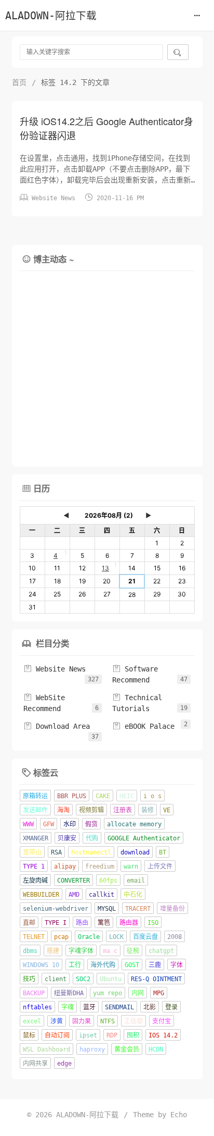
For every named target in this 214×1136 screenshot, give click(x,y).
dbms (30, 951)
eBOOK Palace (143, 726)
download (135, 852)
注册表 (122, 810)
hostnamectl (91, 852)
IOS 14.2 (163, 1035)
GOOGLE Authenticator (144, 838)
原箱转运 (35, 796)
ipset (88, 1035)
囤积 (133, 1035)
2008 (174, 936)
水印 (69, 824)
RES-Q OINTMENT (156, 979)
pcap (61, 936)
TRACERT (138, 908)
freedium (99, 866)
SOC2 (83, 979)
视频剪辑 (91, 810)
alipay (65, 866)
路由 (82, 922)
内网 (137, 993)
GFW (48, 824)
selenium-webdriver (55, 908)
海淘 (63, 810)
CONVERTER (73, 880)
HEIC (126, 796)
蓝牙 (89, 1007)
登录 (171, 1007)
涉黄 (56, 1021)
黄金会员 (126, 1049)
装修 (147, 810)
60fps (108, 880)
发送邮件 (35, 810)
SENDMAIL (119, 1007)
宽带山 (32, 852)
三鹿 (155, 965)
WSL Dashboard (46, 1049)
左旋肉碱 (35, 880)
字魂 (67, 1007)
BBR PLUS (71, 796)
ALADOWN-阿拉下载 (51, 16)
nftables (37, 1007)
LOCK (116, 936)
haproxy (92, 1049)
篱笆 (104, 922)
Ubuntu (111, 979)
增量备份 (172, 908)
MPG (158, 993)
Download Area (56, 726)
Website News (53, 198)
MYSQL (107, 908)
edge (64, 1063)
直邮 (29, 922)
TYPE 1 (34, 866)
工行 (75, 965)
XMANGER (35, 838)
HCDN (156, 1049)
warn (131, 866)
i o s (152, 796)
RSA (56, 852)
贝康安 (67, 838)
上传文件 (160, 866)
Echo (178, 1114)
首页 (19, 82)
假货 (91, 824)
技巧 (29, 979)
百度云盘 (145, 936)
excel (32, 1021)
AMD (74, 894)
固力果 (81, 1021)
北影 (149, 1007)
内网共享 (35, 1063)
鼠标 (29, 1035)
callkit (101, 894)
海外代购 (102, 965)
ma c (110, 951)
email (136, 880)
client (55, 979)
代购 (92, 838)
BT (162, 852)
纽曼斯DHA (69, 993)
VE (166, 810)
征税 (133, 951)
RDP (111, 1035)
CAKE (103, 796)
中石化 (133, 894)
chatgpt (161, 951)
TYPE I (55, 922)
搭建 (53, 951)
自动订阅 (57, 1035)
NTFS (107, 1021)
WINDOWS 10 (41, 965)
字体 (176, 965)
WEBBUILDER (41, 894)
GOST (132, 965)
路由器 (128, 922)
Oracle (89, 936)
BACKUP (34, 993)
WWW (28, 824)
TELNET (34, 936)
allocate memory (134, 824)
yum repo (107, 993)
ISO (153, 922)
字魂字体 (81, 951)
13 (105, 568)
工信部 (133, 1021)
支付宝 (161, 1021)
